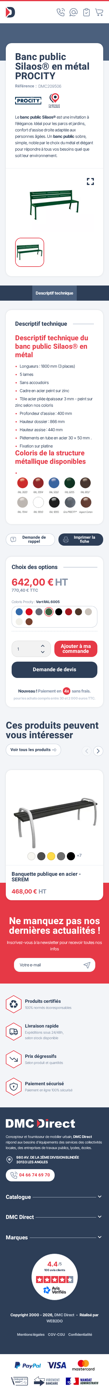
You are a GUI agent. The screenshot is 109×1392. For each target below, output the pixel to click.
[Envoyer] (88, 965)
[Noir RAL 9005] (71, 856)
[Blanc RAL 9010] (31, 856)
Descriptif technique (54, 292)
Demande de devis (54, 669)
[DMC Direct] (10, 12)
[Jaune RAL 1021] (51, 856)
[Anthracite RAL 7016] (41, 856)
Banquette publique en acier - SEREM (46, 877)
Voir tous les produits (30, 750)
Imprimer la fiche (84, 539)
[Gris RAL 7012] (61, 856)
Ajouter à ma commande (76, 649)
